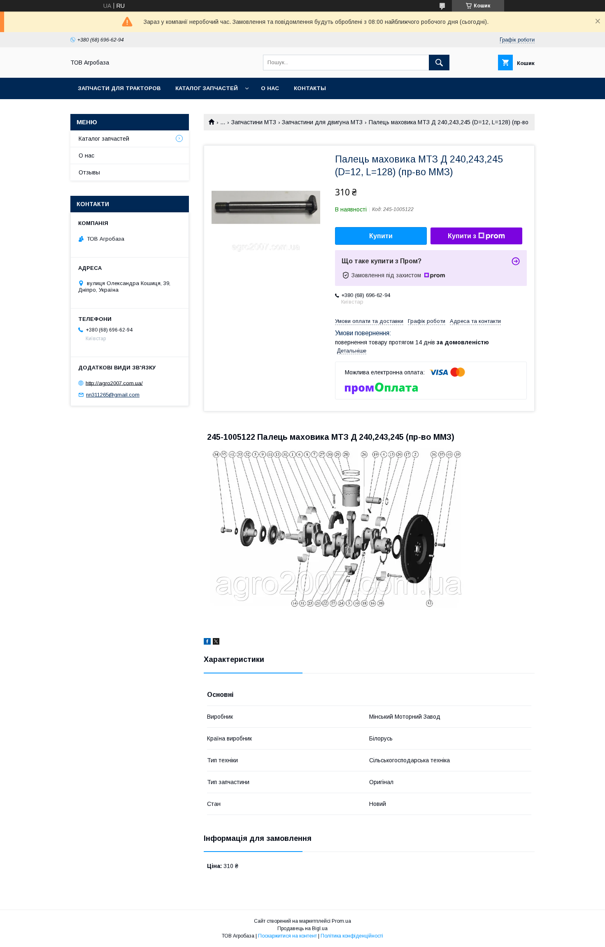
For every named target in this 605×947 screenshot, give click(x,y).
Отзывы (89, 172)
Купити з (462, 235)
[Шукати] (439, 62)
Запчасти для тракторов (119, 88)
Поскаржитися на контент (287, 936)
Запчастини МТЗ (253, 122)
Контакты (310, 88)
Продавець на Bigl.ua (302, 928)
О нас (270, 88)
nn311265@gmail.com (113, 395)
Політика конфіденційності (352, 936)
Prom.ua (341, 921)
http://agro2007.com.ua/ (114, 383)
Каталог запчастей (206, 88)
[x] (216, 642)
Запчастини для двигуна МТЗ (322, 122)
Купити (381, 235)
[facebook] (207, 642)
